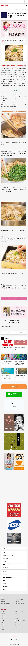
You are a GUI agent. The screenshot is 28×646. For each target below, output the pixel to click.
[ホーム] (1, 9)
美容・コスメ (5, 564)
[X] (14, 639)
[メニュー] (26, 6)
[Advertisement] (14, 486)
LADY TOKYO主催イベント (9, 577)
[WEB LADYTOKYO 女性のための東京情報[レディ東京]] (4, 5)
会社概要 (3, 599)
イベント (5, 574)
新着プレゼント (6, 567)
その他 (2, 629)
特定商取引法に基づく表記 (19, 603)
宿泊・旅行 (5, 558)
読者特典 (5, 589)
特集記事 (5, 571)
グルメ (4, 552)
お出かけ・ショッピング (8, 555)
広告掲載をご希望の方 (5, 603)
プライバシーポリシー (19, 601)
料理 (4, 580)
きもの (4, 583)
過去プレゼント (4, 618)
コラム (2, 622)
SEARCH (26, 1)
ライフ (4, 561)
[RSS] (16, 639)
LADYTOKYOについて (19, 599)
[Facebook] (11, 639)
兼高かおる (5, 586)
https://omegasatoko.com (14, 322)
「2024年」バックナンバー (6, 605)
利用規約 (3, 601)
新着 (2, 627)
